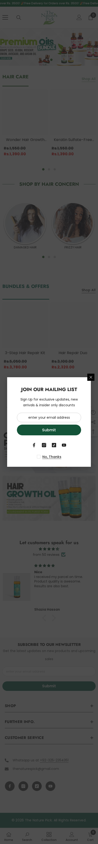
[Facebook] (34, 445)
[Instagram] (44, 445)
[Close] (90, 377)
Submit (49, 430)
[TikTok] (54, 445)
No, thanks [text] (51, 456)
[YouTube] (64, 445)
